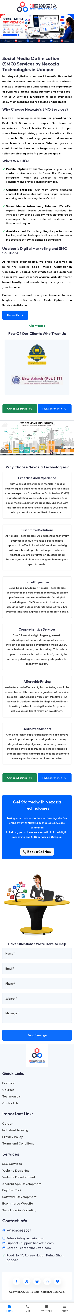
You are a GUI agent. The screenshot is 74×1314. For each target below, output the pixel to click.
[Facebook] (16, 1281)
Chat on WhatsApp (17, 408)
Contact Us (13, 315)
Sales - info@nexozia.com (25, 1238)
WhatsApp (46, 1310)
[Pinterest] (57, 1281)
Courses (8, 1090)
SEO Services (12, 1164)
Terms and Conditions (18, 1143)
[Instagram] (37, 1281)
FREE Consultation (52, 408)
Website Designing (16, 1170)
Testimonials (11, 1096)
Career (7, 1123)
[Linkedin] (47, 1281)
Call (28, 1310)
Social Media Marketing (19, 1210)
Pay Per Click (11, 1190)
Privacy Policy (12, 1137)
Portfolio (8, 1083)
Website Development (18, 1177)
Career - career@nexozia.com (28, 1248)
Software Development (19, 1197)
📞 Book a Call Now (37, 852)
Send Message (37, 1035)
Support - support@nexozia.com (30, 1243)
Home (9, 1310)
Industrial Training (15, 1130)
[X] (27, 1281)
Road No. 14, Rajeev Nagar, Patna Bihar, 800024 (35, 1257)
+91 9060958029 (18, 1230)
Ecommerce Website (17, 1203)
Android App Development (21, 1184)
